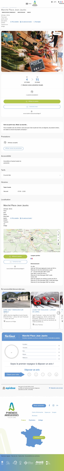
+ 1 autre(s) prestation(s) (32, 94)
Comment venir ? (38, 437)
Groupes (54, 412)
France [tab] (23, 420)
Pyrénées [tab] (32, 420)
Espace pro (47, 412)
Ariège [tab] (40, 420)
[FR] (61, 2)
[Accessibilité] (59, 2)
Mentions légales (5, 456)
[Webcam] (52, 2)
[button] (61, 2)
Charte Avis (21, 456)
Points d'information (37, 412)
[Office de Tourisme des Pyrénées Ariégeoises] (34, 4)
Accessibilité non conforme (32, 456)
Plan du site (14, 456)
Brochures (34, 415)
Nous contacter (39, 405)
